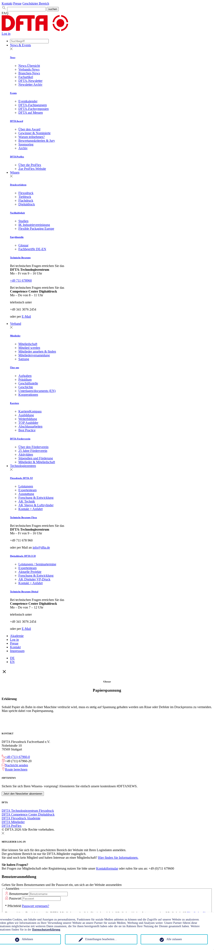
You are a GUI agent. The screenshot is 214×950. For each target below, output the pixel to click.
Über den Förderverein (33, 447)
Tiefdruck (24, 197)
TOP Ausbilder (28, 422)
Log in (6, 33)
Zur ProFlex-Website (32, 168)
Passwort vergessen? (35, 906)
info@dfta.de (41, 547)
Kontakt (7, 3)
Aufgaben (25, 376)
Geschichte (25, 387)
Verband (15, 323)
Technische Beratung (20, 257)
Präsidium (25, 379)
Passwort (15, 898)
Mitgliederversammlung (34, 355)
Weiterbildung (27, 419)
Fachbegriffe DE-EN (32, 249)
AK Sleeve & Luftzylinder (36, 505)
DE (12, 658)
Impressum (17, 651)
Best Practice (27, 430)
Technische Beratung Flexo (23, 517)
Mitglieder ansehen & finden (37, 351)
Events (13, 93)
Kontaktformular (107, 868)
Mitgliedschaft (27, 344)
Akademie (17, 636)
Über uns (14, 367)
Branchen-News (29, 73)
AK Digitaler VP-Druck (34, 579)
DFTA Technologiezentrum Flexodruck (28, 810)
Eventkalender (27, 101)
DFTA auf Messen (30, 112)
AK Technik (26, 501)
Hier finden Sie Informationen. (118, 857)
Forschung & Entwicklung (36, 497)
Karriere (14, 403)
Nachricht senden (16, 765)
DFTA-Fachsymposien (33, 109)
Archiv (23, 148)
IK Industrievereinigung (34, 225)
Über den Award (29, 129)
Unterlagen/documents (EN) (37, 391)
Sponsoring (25, 144)
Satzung (23, 359)
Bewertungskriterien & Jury (36, 140)
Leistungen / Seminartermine (37, 564)
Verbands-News (28, 69)
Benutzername (18, 894)
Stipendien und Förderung (35, 458)
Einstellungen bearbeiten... (101, 939)
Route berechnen (16, 769)
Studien (23, 221)
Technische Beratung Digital (24, 591)
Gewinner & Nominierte (34, 133)
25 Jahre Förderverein (32, 450)
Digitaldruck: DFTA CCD (23, 556)
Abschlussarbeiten (30, 426)
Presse (17, 3)
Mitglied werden (29, 347)
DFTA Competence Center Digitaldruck (28, 814)
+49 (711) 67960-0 (17, 757)
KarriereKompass (30, 411)
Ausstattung (26, 494)
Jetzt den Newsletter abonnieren (22, 793)
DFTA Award (16, 121)
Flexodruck (25, 193)
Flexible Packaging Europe (36, 228)
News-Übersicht (29, 65)
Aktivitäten (25, 454)
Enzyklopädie (17, 237)
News (12, 57)
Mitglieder (15, 335)
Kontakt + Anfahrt (30, 509)
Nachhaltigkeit (17, 212)
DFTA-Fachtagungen (32, 105)
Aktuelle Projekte (29, 572)
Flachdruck (25, 200)
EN (12, 662)
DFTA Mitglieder (13, 822)
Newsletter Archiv (30, 84)
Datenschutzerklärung (46, 929)
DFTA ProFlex (12, 826)
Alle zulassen (174, 939)
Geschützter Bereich (35, 3)
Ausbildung (26, 415)
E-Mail (26, 316)
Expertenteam (27, 490)
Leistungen (25, 486)
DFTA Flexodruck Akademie (21, 818)
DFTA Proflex (17, 156)
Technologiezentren (23, 466)
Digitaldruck (26, 204)
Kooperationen (28, 394)
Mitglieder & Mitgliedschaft (36, 462)
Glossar (23, 245)
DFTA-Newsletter (30, 80)
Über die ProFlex (29, 165)
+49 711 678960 (21, 280)
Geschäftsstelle (28, 383)
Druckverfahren (18, 184)
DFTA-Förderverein (20, 438)
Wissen (14, 172)
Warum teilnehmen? (31, 137)
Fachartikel (25, 77)
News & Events (20, 45)
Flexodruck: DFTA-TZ (21, 478)
